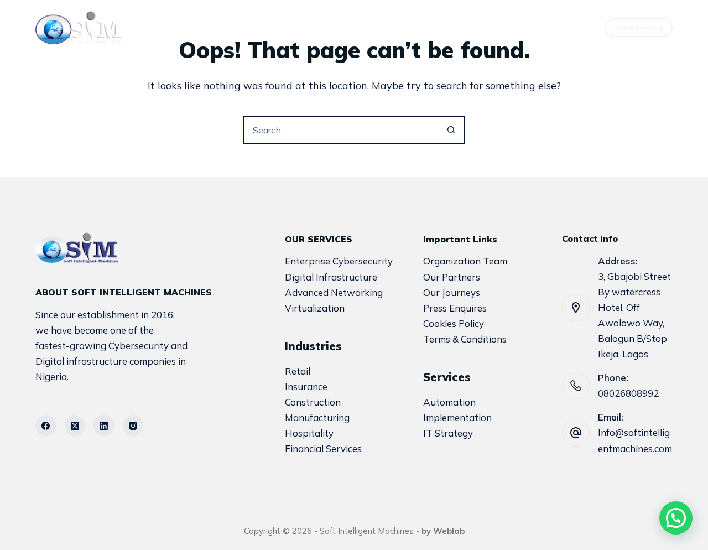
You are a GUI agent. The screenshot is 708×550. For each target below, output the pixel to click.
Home (236, 28)
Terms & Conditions (465, 339)
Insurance (306, 386)
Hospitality (309, 433)
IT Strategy (448, 433)
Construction (313, 402)
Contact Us (458, 28)
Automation (449, 402)
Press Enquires (455, 308)
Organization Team (465, 261)
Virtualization (315, 308)
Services (371, 28)
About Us (300, 28)
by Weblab (443, 531)
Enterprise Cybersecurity (339, 261)
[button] (676, 518)
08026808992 (628, 393)
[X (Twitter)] (75, 425)
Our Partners (451, 277)
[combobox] (341, 130)
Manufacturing (317, 417)
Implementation (457, 417)
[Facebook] (45, 425)
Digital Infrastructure (331, 277)
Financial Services (323, 448)
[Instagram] (133, 425)
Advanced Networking (334, 292)
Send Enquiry (639, 27)
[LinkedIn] (103, 425)
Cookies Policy (453, 323)
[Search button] (451, 130)
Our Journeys (451, 292)
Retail (297, 371)
